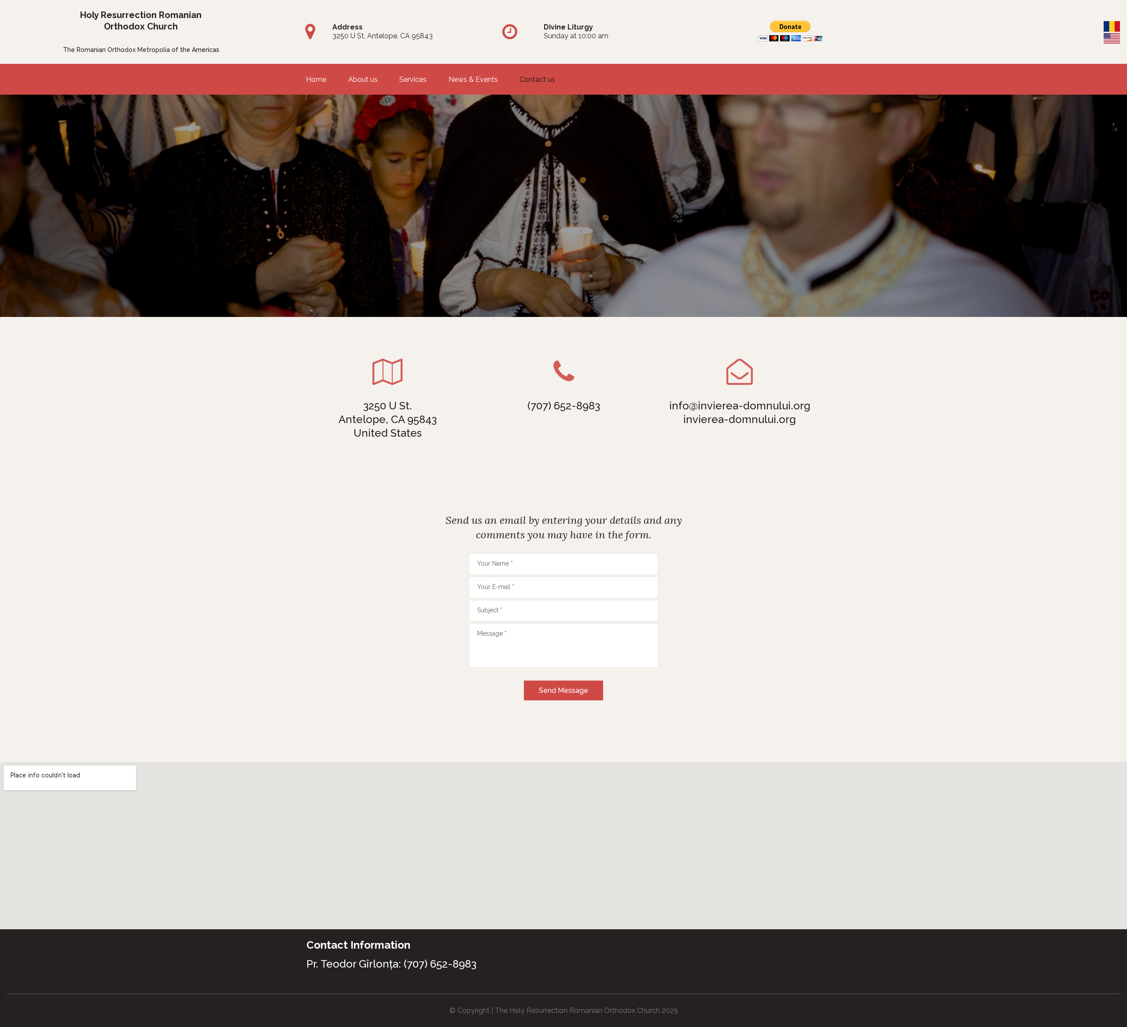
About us (363, 80)
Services (413, 80)
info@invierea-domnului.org (739, 405)
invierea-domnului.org (739, 419)
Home (316, 80)
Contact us (537, 80)
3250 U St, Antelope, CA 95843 (382, 36)
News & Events (473, 80)
